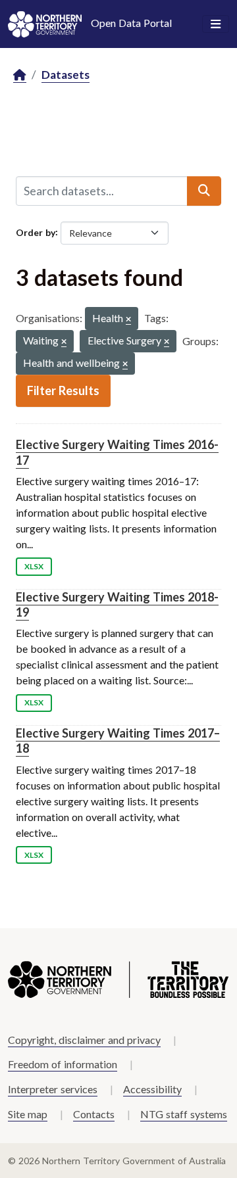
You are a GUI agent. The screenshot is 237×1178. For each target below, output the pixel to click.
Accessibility (152, 1089)
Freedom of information (62, 1064)
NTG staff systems (183, 1114)
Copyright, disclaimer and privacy (84, 1039)
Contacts (94, 1114)
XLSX (33, 566)
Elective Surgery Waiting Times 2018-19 (117, 604)
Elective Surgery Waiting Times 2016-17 (117, 452)
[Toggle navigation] (215, 24)
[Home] (19, 75)
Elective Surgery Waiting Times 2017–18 (118, 740)
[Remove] (128, 320)
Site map (27, 1114)
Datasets (65, 75)
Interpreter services (52, 1089)
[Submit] (204, 190)
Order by (35, 231)
